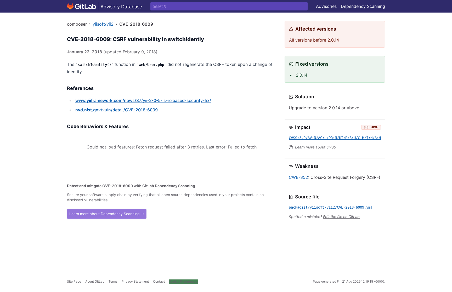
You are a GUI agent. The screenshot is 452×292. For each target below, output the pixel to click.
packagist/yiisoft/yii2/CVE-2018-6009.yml (330, 207)
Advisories (326, 6)
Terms (113, 281)
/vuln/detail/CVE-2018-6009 (116, 109)
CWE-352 (298, 177)
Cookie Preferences (183, 281)
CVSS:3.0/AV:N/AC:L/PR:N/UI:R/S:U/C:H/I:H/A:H (335, 138)
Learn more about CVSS (315, 147)
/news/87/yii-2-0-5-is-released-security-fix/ (143, 100)
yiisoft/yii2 (103, 24)
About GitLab (94, 281)
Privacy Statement (135, 281)
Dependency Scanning (363, 6)
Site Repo (74, 281)
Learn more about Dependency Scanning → (106, 213)
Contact (159, 281)
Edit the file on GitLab (341, 216)
